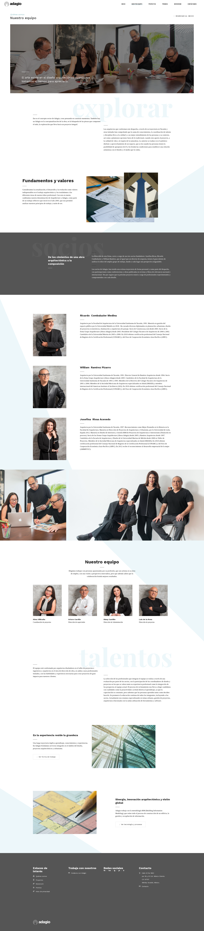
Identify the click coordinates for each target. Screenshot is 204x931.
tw (109, 870)
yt (119, 870)
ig (115, 870)
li (123, 870)
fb (105, 870)
